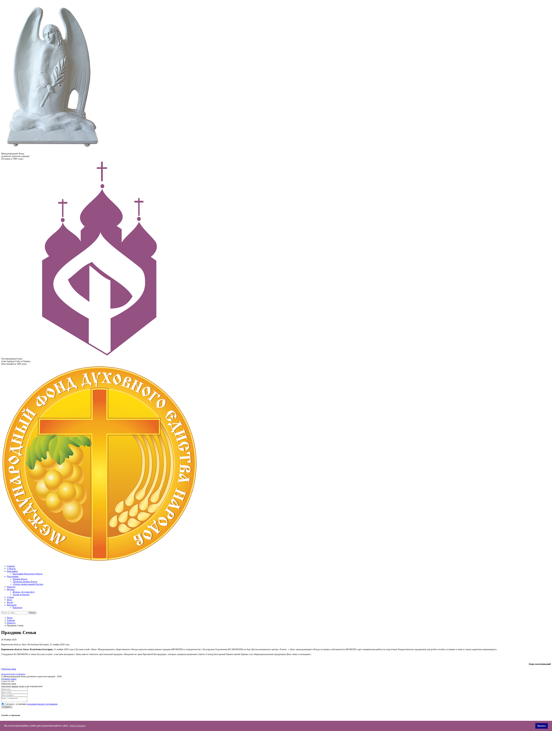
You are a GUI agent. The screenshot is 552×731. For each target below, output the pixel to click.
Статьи (10, 597)
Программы (13, 576)
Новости (11, 587)
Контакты (12, 605)
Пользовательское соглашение (13, 674)
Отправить (7, 707)
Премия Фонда (20, 579)
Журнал (11, 589)
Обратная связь (8, 669)
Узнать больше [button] (78, 726)
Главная (11, 566)
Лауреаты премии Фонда (25, 581)
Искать (32, 613)
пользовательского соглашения (42, 704)
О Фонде (11, 568)
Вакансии (17, 607)
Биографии (12, 571)
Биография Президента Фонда (27, 574)
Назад (10, 617)
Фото (9, 599)
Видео (10, 602)
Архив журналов (21, 594)
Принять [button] (541, 726)
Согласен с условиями (31, 704)
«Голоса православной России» (28, 584)
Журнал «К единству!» (24, 592)
